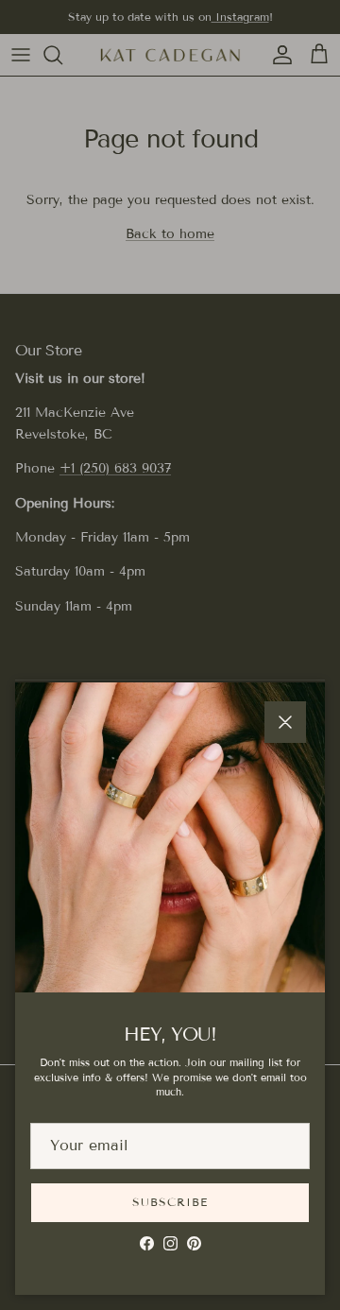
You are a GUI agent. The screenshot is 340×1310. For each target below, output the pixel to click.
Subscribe (170, 1202)
